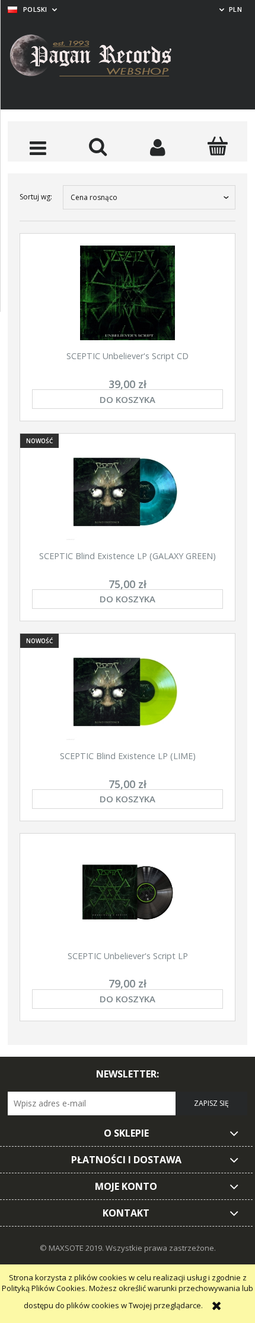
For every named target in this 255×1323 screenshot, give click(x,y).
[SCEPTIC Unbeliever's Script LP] (127, 893)
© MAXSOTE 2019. (73, 1248)
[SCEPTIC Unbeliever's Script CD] (127, 293)
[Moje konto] (157, 147)
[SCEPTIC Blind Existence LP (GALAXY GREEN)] (127, 493)
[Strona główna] (100, 57)
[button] (38, 147)
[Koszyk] (217, 146)
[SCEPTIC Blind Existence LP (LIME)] (127, 693)
